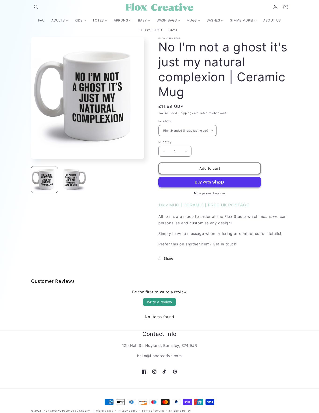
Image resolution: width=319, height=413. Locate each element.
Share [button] (168, 258)
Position (164, 121)
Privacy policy (127, 410)
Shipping (185, 113)
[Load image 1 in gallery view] (44, 179)
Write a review (159, 302)
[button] (36, 7)
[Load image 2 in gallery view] (73, 179)
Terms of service (153, 410)
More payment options (210, 193)
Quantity (164, 142)
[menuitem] (41, 20)
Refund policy (104, 410)
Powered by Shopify (76, 410)
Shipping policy (180, 410)
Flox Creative (52, 410)
